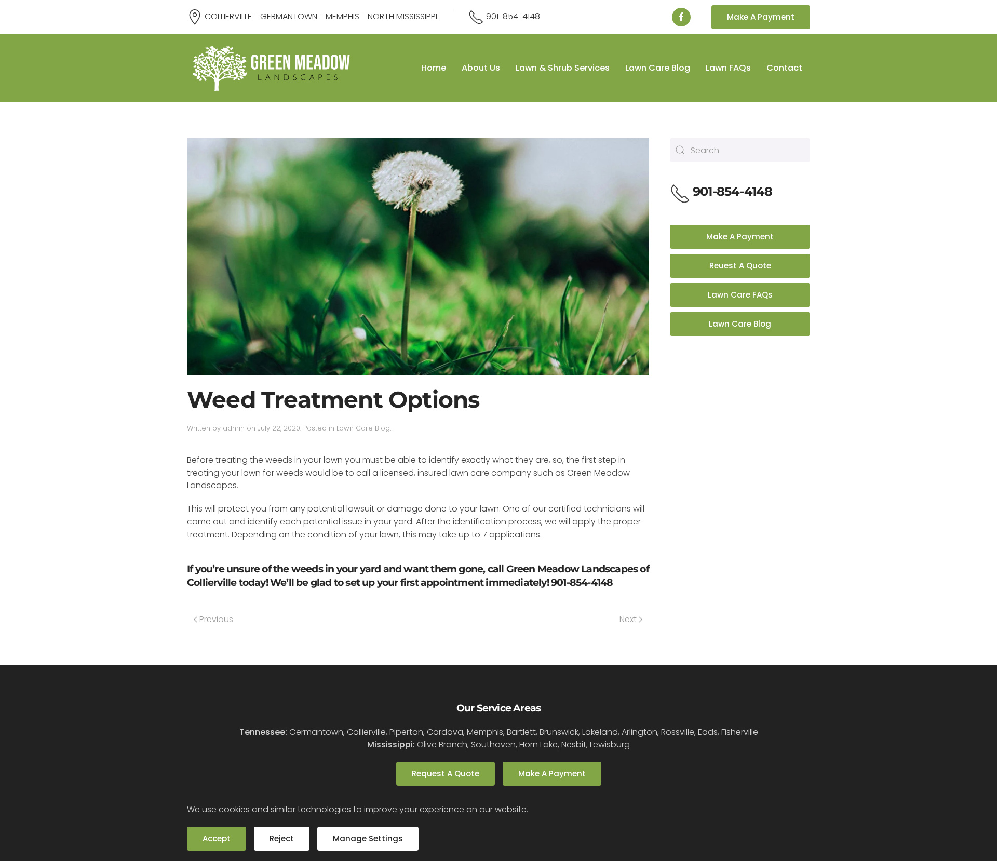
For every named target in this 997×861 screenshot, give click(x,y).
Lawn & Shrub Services (563, 68)
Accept (217, 838)
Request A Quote (445, 773)
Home (433, 68)
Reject (282, 838)
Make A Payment (760, 16)
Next (628, 619)
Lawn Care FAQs (740, 294)
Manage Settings (368, 838)
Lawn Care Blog (657, 68)
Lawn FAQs (728, 68)
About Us (481, 68)
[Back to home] (271, 68)
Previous (216, 619)
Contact (784, 68)
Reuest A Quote (740, 265)
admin (234, 428)
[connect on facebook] (681, 17)
